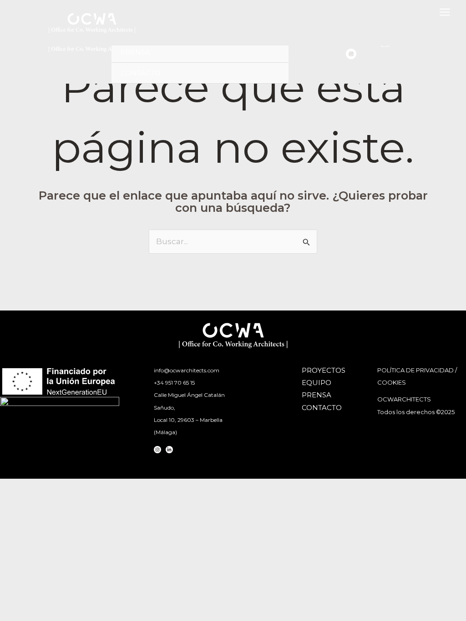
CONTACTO (141, 73)
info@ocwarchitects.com (186, 370)
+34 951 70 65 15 (174, 382)
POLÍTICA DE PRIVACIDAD (415, 370)
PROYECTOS (323, 370)
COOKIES (391, 382)
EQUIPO (316, 382)
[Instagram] (351, 54)
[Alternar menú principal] (445, 12)
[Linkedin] (169, 449)
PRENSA (135, 52)
